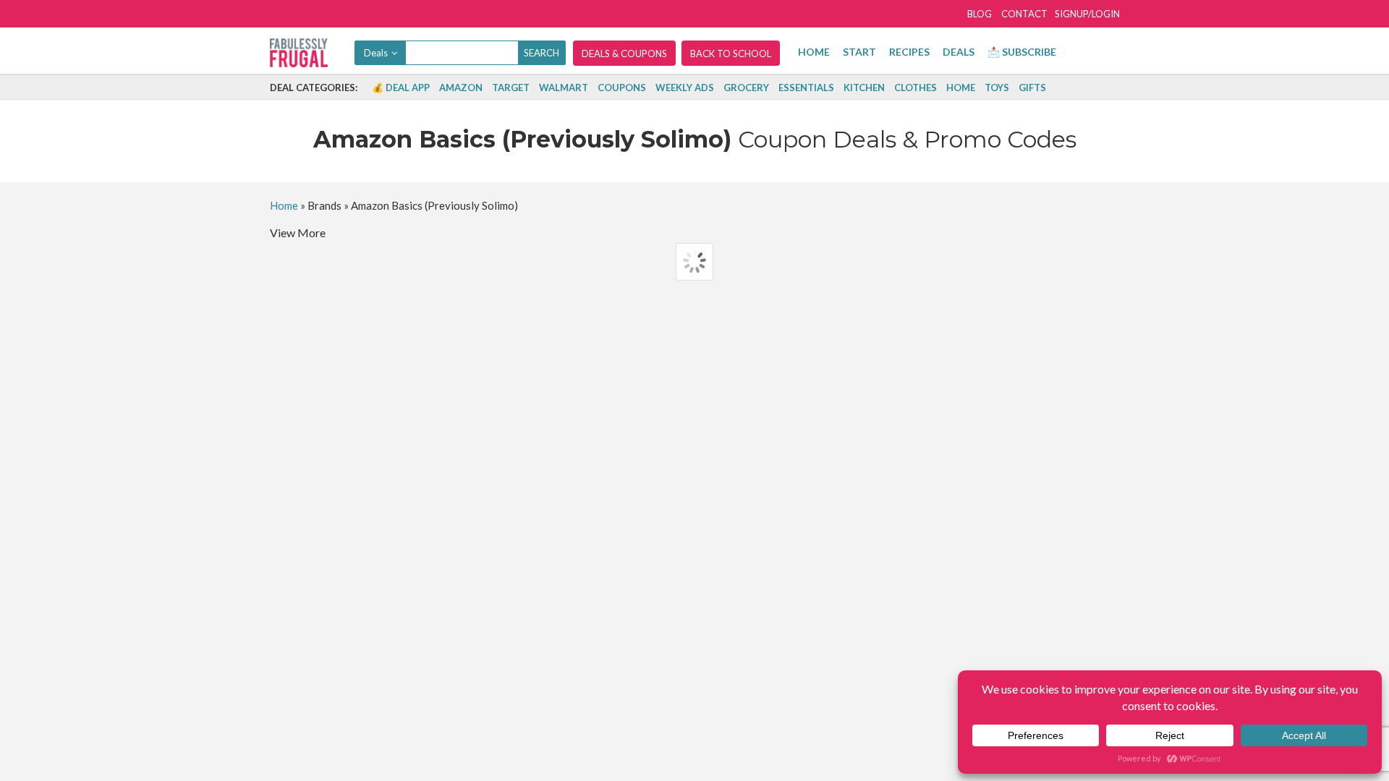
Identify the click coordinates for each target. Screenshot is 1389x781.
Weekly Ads (684, 87)
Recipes (909, 52)
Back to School (730, 53)
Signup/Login (1087, 14)
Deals (958, 52)
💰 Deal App (401, 87)
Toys (997, 87)
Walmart (563, 87)
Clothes (915, 87)
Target (511, 87)
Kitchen (864, 87)
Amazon (461, 87)
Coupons (622, 87)
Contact (1024, 14)
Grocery (746, 87)
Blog (979, 14)
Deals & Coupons (624, 53)
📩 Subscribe (1021, 52)
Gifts (1032, 87)
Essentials (806, 87)
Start (859, 52)
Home (814, 52)
